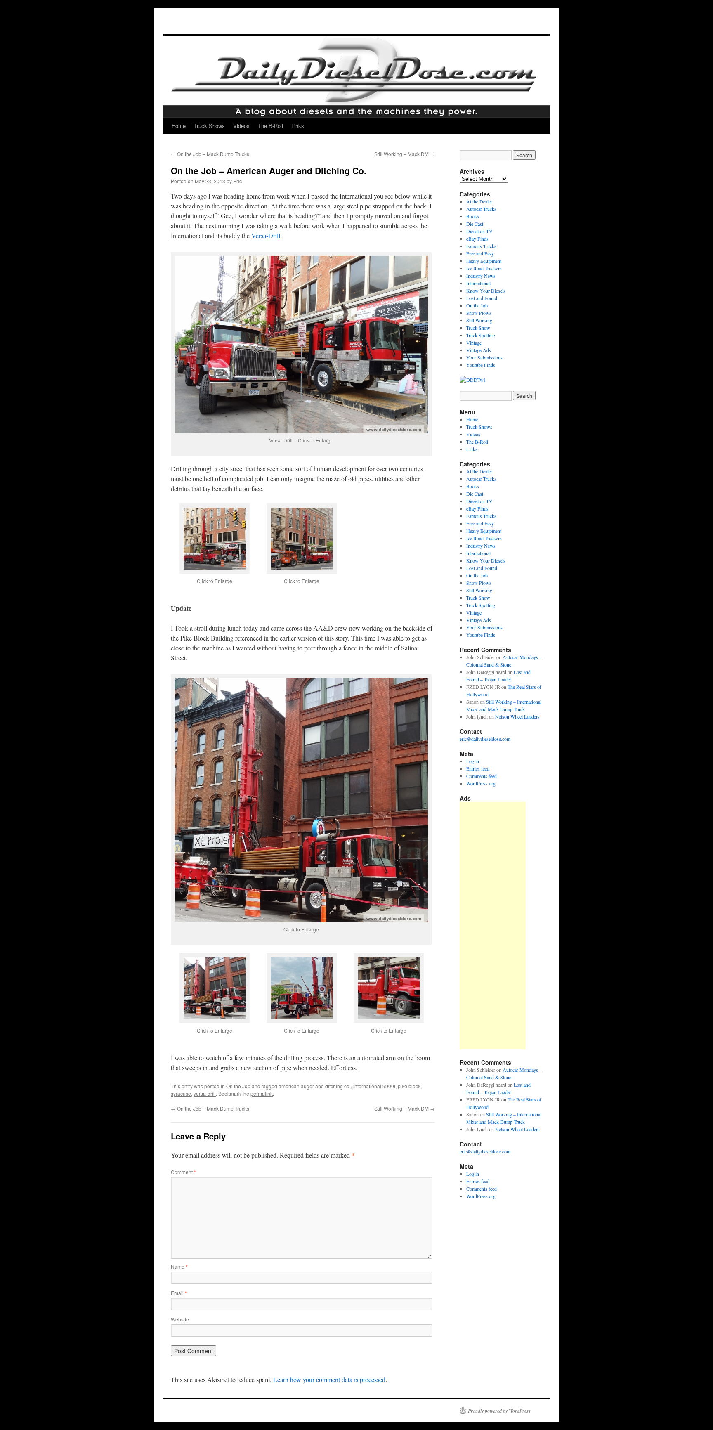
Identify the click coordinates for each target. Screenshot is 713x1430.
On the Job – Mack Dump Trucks (210, 153)
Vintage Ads (478, 350)
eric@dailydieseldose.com (485, 738)
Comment (183, 1171)
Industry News (481, 275)
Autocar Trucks (481, 209)
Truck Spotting (480, 335)
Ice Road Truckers (484, 268)
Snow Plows (478, 313)
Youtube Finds (480, 365)
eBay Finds (477, 238)
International (478, 283)
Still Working (479, 320)
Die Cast (474, 223)
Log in (472, 761)
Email (179, 1292)
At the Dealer (479, 201)
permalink (261, 1093)
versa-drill (205, 1093)
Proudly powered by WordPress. (500, 1410)
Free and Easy (480, 253)
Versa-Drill (265, 235)
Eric (237, 180)
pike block (409, 1086)
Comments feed (481, 776)
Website (180, 1319)
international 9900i (374, 1086)
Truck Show (478, 327)
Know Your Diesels (485, 290)
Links (297, 126)
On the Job (238, 1086)
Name (179, 1266)
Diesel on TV (479, 231)
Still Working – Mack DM (404, 153)
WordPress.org (481, 783)
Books (472, 216)
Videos (241, 126)
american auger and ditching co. (315, 1086)
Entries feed (477, 768)
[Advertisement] (493, 925)
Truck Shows (209, 126)
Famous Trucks (481, 246)
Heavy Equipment (483, 261)
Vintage (474, 342)
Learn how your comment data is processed (329, 1379)
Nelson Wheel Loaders (517, 716)
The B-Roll (270, 126)
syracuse (181, 1093)
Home (179, 126)
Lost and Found (481, 298)
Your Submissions (484, 357)
